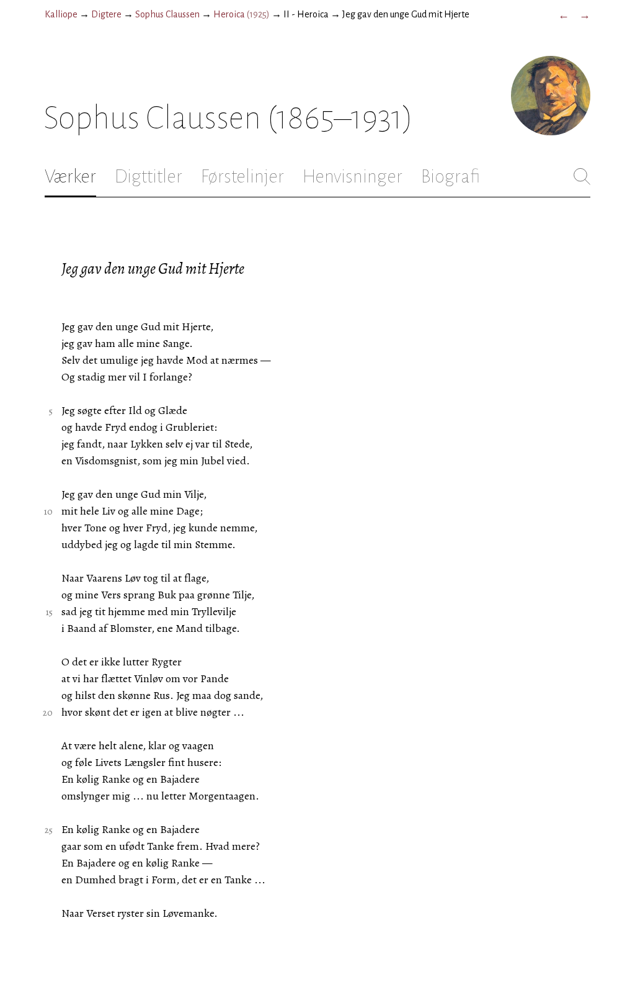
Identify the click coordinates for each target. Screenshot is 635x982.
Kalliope (61, 14)
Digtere (106, 14)
